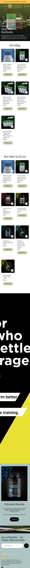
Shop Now (14, 519)
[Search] (5, 6)
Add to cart (8, 74)
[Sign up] (26, 545)
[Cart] (28, 6)
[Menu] (2, 6)
